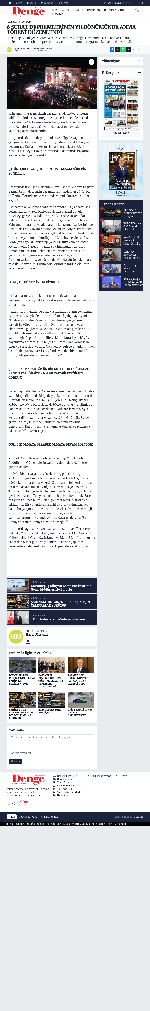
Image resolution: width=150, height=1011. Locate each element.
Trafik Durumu (65, 782)
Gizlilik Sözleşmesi (101, 775)
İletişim (123, 775)
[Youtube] (25, 802)
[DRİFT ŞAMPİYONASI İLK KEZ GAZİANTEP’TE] (81, 699)
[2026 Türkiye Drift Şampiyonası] (51, 699)
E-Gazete (17, 3)
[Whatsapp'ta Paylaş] (123, 49)
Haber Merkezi (37, 634)
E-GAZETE (88, 10)
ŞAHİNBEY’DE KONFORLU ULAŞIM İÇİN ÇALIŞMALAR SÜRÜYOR (21, 714)
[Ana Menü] (136, 14)
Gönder (15, 761)
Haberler (12, 22)
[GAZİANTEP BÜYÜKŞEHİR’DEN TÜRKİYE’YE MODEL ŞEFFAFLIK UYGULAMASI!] (51, 665)
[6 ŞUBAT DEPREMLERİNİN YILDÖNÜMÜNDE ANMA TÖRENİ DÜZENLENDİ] (52, 83)
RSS (13, 816)
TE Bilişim (137, 816)
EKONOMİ (72, 10)
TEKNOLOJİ (116, 10)
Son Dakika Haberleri (68, 792)
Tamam (122, 823)
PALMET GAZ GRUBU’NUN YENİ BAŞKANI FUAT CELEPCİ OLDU (79, 679)
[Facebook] (9, 802)
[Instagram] (19, 802)
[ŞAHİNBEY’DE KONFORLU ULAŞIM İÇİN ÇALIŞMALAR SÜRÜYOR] (22, 699)
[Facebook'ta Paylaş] (112, 49)
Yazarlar (48, 3)
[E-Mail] (28, 641)
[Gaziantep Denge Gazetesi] (29, 12)
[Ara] (137, 10)
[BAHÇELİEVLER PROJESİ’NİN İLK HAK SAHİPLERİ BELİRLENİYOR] (22, 665)
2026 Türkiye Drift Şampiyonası (49, 711)
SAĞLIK (102, 10)
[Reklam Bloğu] (121, 169)
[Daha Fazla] (128, 49)
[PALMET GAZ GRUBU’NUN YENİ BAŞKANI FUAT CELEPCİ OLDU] (81, 665)
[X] (14, 802)
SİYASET (57, 13)
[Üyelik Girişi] (141, 3)
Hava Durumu (64, 779)
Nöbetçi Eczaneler (67, 775)
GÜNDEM (58, 10)
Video (33, 3)
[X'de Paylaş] (117, 49)
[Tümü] (139, 60)
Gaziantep (63, 3)
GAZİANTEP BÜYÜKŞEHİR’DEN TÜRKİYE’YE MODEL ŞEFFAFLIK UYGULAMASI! (50, 681)
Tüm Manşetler (65, 788)
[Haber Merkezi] (16, 636)
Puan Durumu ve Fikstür (70, 785)
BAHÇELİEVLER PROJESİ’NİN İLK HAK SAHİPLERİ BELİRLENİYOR (22, 679)
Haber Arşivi (63, 795)
